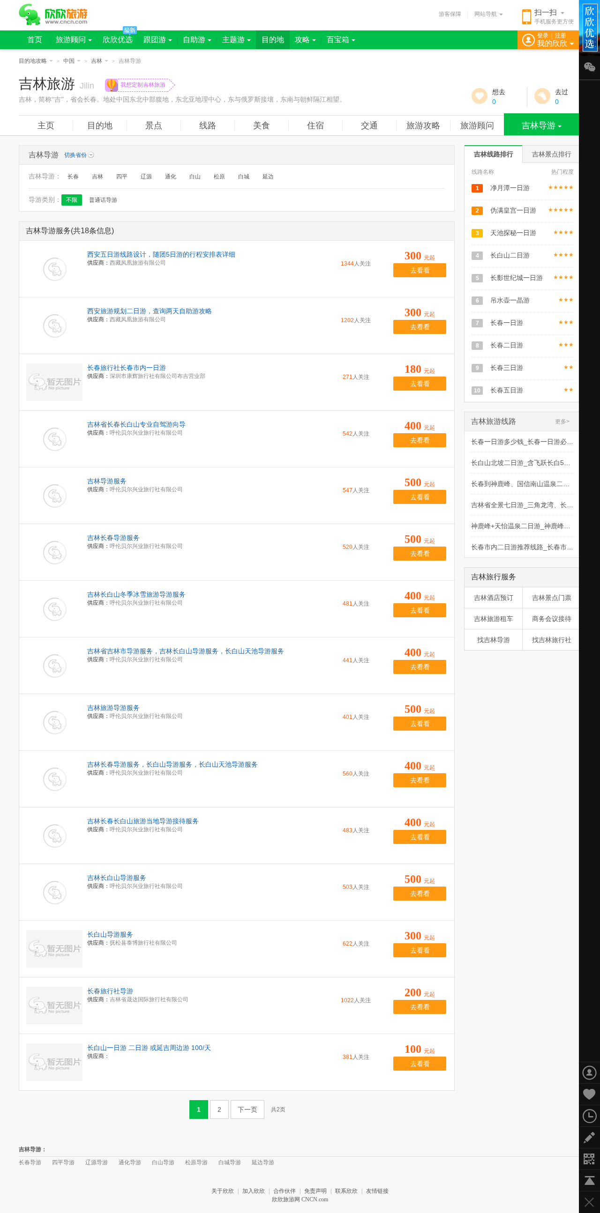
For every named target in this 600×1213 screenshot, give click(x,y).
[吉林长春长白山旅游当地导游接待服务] (54, 835)
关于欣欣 (222, 1191)
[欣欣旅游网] (53, 14)
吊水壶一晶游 (510, 300)
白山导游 (163, 1162)
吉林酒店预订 (493, 597)
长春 (73, 176)
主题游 (233, 40)
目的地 (273, 40)
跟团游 (154, 40)
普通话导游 (103, 200)
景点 (153, 125)
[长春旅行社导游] (54, 1005)
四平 (122, 176)
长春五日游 (506, 390)
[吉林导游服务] (54, 495)
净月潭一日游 (510, 188)
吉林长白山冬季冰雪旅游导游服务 (136, 594)
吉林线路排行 (493, 154)
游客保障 (450, 14)
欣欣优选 (118, 40)
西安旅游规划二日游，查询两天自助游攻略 (149, 311)
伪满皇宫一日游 (513, 210)
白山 (195, 176)
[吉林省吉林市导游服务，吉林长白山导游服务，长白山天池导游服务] (54, 665)
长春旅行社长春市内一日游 (126, 367)
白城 (243, 176)
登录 (542, 35)
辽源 (146, 176)
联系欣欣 (346, 1191)
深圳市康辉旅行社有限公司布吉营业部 (157, 376)
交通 (369, 125)
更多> (562, 421)
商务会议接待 (551, 618)
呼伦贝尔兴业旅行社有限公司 (146, 432)
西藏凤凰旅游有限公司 (138, 262)
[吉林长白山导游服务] (54, 892)
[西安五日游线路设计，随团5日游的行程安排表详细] (54, 269)
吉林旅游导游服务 (113, 707)
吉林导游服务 (107, 481)
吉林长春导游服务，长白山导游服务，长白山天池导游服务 (172, 764)
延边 (268, 176)
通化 (170, 176)
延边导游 (263, 1162)
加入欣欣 (253, 1191)
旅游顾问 (71, 40)
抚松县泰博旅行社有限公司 (143, 942)
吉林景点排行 (551, 154)
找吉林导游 (493, 639)
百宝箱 (338, 40)
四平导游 (63, 1162)
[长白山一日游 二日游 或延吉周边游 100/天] (54, 1062)
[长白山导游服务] (54, 949)
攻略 (302, 40)
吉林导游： (33, 1149)
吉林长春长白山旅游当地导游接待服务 (143, 821)
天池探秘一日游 (513, 233)
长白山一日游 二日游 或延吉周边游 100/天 (149, 1047)
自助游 (194, 40)
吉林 (96, 61)
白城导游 (229, 1162)
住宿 (315, 125)
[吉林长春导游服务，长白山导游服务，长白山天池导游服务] (54, 779)
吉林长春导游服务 (113, 537)
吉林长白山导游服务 (116, 877)
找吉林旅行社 (551, 639)
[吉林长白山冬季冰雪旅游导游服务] (54, 609)
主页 (46, 125)
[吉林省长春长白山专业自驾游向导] (54, 439)
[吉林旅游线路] (501, 429)
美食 (261, 125)
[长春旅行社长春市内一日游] (54, 382)
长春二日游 (506, 345)
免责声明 (315, 1191)
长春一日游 (506, 322)
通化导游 (130, 1162)
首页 (34, 40)
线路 (207, 125)
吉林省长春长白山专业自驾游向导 (136, 424)
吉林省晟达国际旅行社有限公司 (149, 999)
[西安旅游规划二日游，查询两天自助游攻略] (54, 325)
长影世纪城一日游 (516, 277)
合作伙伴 (284, 1191)
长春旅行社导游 (110, 991)
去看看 (420, 270)
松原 (219, 176)
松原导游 (196, 1162)
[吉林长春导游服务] (54, 552)
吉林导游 (538, 125)
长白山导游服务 (110, 934)
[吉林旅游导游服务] (54, 722)
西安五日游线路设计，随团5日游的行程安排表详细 (161, 254)
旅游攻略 (423, 125)
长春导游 (30, 1162)
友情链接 (377, 1191)
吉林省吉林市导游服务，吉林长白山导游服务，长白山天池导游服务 (185, 651)
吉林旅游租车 (493, 618)
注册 (560, 35)
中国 (69, 61)
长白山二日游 (510, 255)
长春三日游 (506, 367)
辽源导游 (96, 1162)
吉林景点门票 (551, 597)
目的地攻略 (33, 61)
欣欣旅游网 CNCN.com (300, 1199)
